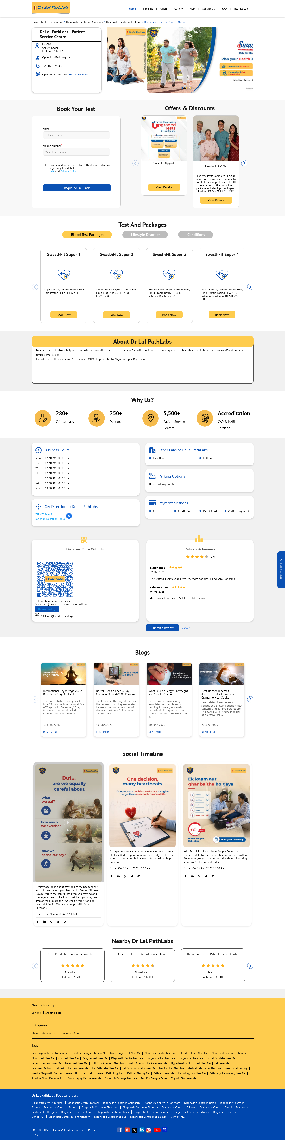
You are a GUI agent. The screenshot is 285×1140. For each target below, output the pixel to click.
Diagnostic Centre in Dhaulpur (152, 1112)
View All (187, 628)
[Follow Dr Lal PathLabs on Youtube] (157, 1130)
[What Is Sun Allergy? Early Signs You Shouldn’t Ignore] (169, 674)
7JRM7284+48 (43, 514)
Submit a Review (162, 628)
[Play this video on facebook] (68, 824)
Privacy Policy (68, 171)
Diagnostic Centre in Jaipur (110, 1116)
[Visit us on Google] (127, 1130)
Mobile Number (52, 145)
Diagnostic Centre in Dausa (113, 1112)
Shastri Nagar (53, 1012)
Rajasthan (158, 457)
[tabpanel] (180, 60)
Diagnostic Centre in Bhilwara (140, 1107)
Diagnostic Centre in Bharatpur (100, 1107)
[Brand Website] (165, 1130)
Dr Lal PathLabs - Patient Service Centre (72, 954)
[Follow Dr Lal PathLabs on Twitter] (135, 1130)
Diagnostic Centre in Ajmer (47, 1102)
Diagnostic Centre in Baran (200, 1102)
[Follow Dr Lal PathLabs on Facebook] (120, 1130)
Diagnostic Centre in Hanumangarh (69, 1116)
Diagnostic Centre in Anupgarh (121, 1102)
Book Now (64, 315)
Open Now (81, 74)
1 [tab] (182, 88)
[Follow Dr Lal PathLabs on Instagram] (149, 1130)
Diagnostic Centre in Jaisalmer (148, 1116)
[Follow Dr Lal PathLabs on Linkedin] (142, 1130)
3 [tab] (190, 88)
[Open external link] (281, 587)
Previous (135, 163)
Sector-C (36, 1012)
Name (46, 128)
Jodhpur (207, 457)
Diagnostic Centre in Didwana (191, 1112)
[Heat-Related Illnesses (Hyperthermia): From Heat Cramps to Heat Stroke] (222, 674)
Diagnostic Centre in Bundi (216, 1107)
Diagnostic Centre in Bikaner (179, 1107)
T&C (51, 171)
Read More (51, 732)
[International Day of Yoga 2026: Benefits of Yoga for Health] (63, 674)
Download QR (47, 609)
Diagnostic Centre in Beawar (61, 1107)
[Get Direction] (69, 518)
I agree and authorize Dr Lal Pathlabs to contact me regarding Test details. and (80, 168)
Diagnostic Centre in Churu (77, 1112)
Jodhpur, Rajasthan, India (50, 519)
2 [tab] (186, 88)
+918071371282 (52, 66)
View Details (164, 187)
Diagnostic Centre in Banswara (162, 1102)
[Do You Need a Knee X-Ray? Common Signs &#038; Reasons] (116, 674)
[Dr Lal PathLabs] (51, 8)
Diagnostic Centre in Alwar (83, 1102)
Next (244, 163)
